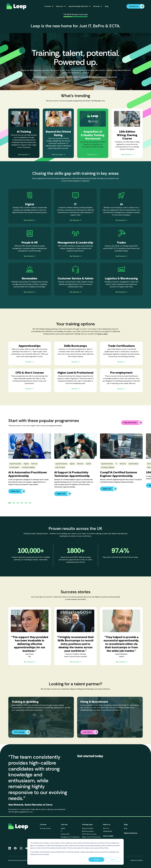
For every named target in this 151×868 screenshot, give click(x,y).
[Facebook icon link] (15, 848)
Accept (96, 859)
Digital (63, 828)
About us (106, 828)
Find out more (57, 154)
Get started (22, 154)
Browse (28, 362)
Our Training (19, 732)
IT (61, 831)
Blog (106, 6)
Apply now (15, 491)
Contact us (133, 6)
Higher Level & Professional (91, 837)
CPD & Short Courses (89, 834)
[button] (9, 502)
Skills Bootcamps (88, 831)
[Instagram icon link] (21, 848)
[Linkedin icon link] (9, 848)
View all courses (130, 422)
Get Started (28, 220)
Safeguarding (107, 831)
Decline (113, 859)
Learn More (87, 732)
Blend (141, 860)
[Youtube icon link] (27, 848)
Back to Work (103, 334)
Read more (91, 154)
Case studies (108, 836)
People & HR (65, 834)
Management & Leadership (70, 837)
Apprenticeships (87, 828)
